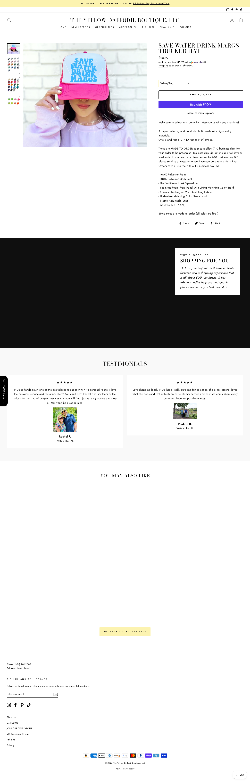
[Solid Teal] (46, 594)
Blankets (148, 27)
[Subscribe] (55, 694)
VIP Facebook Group (18, 734)
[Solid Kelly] (28, 594)
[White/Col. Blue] (19, 590)
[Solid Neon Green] (23, 598)
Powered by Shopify (125, 768)
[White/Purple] (28, 590)
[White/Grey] (14, 587)
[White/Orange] (46, 587)
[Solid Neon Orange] (51, 598)
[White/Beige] (19, 587)
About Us (11, 717)
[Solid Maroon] (51, 590)
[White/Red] (32, 587)
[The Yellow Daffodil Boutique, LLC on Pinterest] (22, 705)
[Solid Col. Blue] (42, 594)
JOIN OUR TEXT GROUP (19, 728)
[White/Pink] (37, 587)
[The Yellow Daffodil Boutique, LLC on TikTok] (29, 705)
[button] (201, 62)
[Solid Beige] (32, 590)
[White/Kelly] (55, 587)
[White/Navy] (23, 590)
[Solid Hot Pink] (60, 590)
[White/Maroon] (28, 587)
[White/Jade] (9, 590)
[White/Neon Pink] (28, 598)
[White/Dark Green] (60, 587)
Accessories (128, 27)
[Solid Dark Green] (23, 594)
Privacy (10, 745)
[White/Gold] (51, 587)
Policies (185, 27)
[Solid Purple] (51, 594)
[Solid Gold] (19, 594)
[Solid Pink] (9, 594)
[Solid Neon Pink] (32, 598)
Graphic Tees (104, 27)
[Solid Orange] (14, 594)
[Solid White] (46, 590)
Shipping (163, 65)
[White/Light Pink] (42, 587)
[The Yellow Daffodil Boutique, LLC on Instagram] (9, 705)
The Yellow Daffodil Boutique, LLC (125, 20)
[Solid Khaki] (37, 590)
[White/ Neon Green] (19, 598)
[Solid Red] (55, 590)
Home (62, 27)
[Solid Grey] (60, 594)
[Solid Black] (55, 594)
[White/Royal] (14, 590)
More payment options (200, 113)
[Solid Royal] (37, 594)
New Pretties (80, 27)
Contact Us (12, 722)
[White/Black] (9, 587)
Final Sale (167, 27)
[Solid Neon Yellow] (42, 598)
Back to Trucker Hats (127, 631)
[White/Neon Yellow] (37, 598)
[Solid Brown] (42, 590)
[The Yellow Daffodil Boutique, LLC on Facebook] (15, 705)
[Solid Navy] (32, 594)
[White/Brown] (23, 587)
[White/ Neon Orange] (46, 598)
